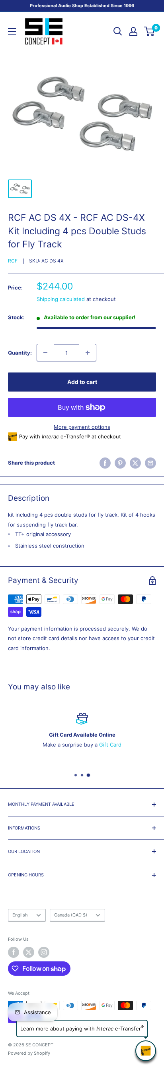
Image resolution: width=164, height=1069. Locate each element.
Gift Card (110, 744)
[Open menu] (12, 31)
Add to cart (82, 381)
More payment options (82, 427)
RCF (13, 261)
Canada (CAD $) (70, 915)
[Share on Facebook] (105, 463)
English (20, 915)
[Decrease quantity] (45, 352)
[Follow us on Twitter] (28, 952)
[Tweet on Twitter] (135, 463)
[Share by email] (150, 463)
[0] (149, 31)
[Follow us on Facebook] (13, 952)
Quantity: (20, 352)
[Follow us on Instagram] (43, 952)
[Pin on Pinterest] (120, 463)
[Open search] (117, 31)
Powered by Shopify (29, 1053)
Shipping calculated (61, 299)
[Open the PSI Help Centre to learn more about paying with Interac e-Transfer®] (145, 1050)
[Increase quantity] (87, 352)
